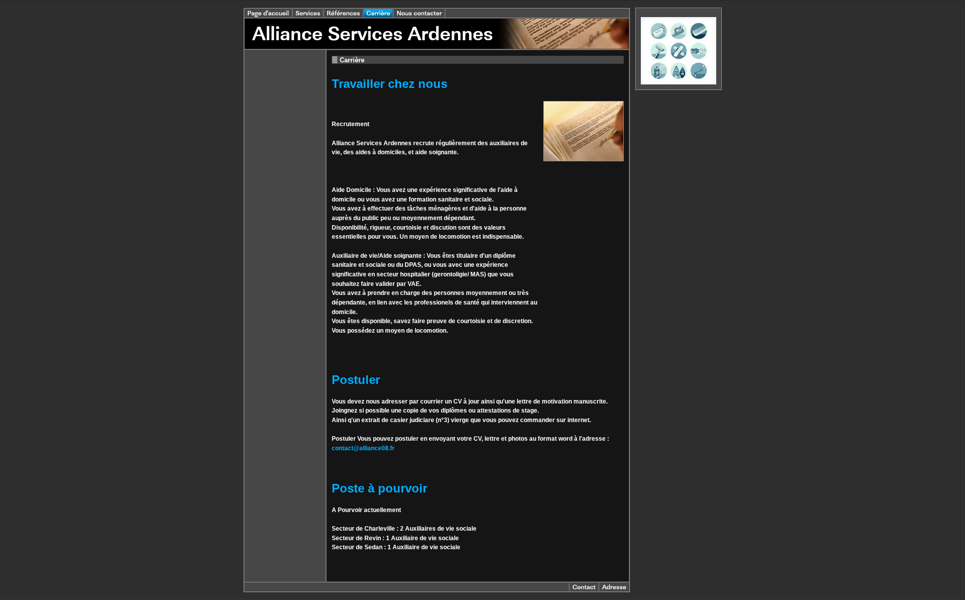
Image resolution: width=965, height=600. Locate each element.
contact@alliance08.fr (363, 448)
